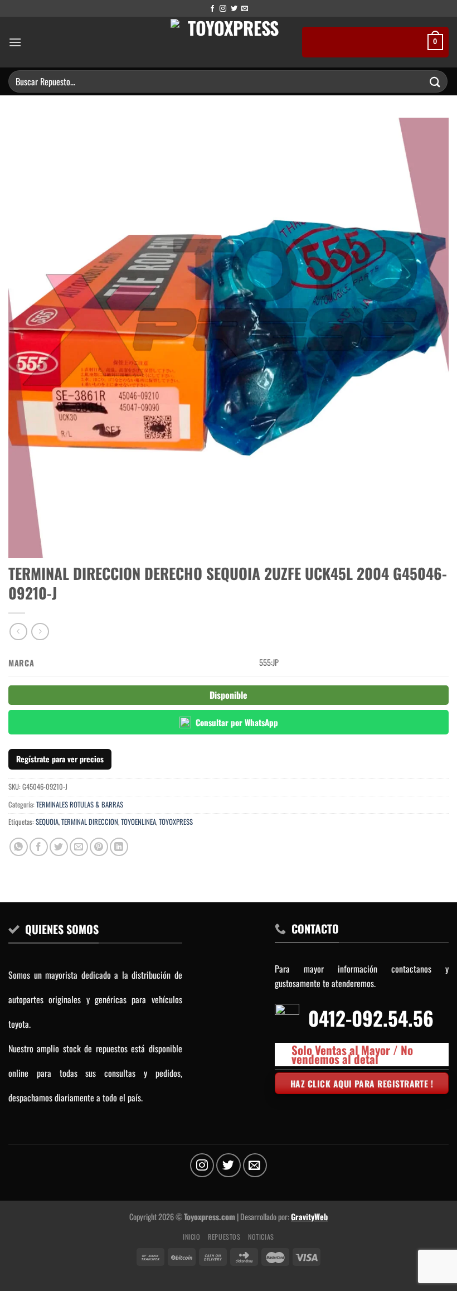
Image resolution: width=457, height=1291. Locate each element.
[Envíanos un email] (244, 9)
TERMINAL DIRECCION (89, 821)
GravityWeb (309, 1216)
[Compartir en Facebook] (39, 847)
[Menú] (15, 42)
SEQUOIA (47, 821)
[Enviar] (435, 81)
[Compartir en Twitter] (59, 847)
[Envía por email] (79, 847)
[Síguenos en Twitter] (234, 9)
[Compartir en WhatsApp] (18, 847)
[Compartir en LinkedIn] (119, 847)
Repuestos (224, 1236)
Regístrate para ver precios (60, 759)
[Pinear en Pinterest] (99, 847)
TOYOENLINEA (138, 821)
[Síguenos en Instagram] (223, 9)
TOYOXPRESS (176, 821)
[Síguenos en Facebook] (212, 9)
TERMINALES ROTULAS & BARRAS (79, 804)
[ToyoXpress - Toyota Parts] (229, 42)
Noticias (261, 1236)
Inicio (192, 1236)
